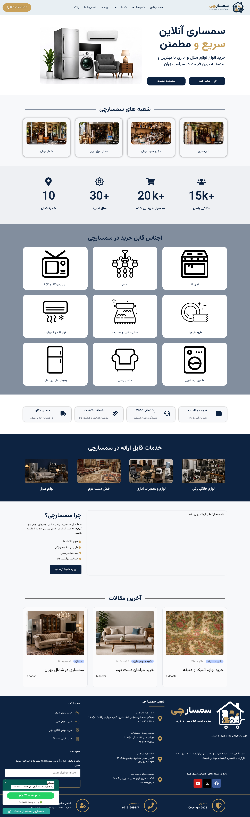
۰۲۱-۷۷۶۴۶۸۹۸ (145, 742)
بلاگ (76, 7)
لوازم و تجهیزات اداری (151, 489)
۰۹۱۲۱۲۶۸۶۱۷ (147, 783)
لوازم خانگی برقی (203, 489)
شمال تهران (46, 151)
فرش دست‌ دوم (99, 489)
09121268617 (130, 808)
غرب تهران (203, 151)
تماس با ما (90, 7)
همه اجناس (156, 7)
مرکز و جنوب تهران (151, 151)
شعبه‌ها (140, 7)
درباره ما (105, 7)
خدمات (123, 7)
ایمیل (77, 765)
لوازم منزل (46, 489)
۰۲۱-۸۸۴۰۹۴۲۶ (146, 762)
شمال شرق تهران (99, 151)
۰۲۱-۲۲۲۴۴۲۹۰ (146, 722)
